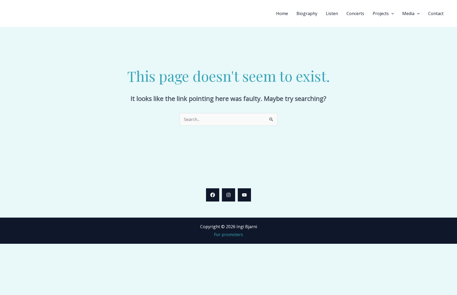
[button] (391, 13)
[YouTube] (244, 195)
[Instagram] (228, 195)
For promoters (228, 234)
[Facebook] (212, 195)
